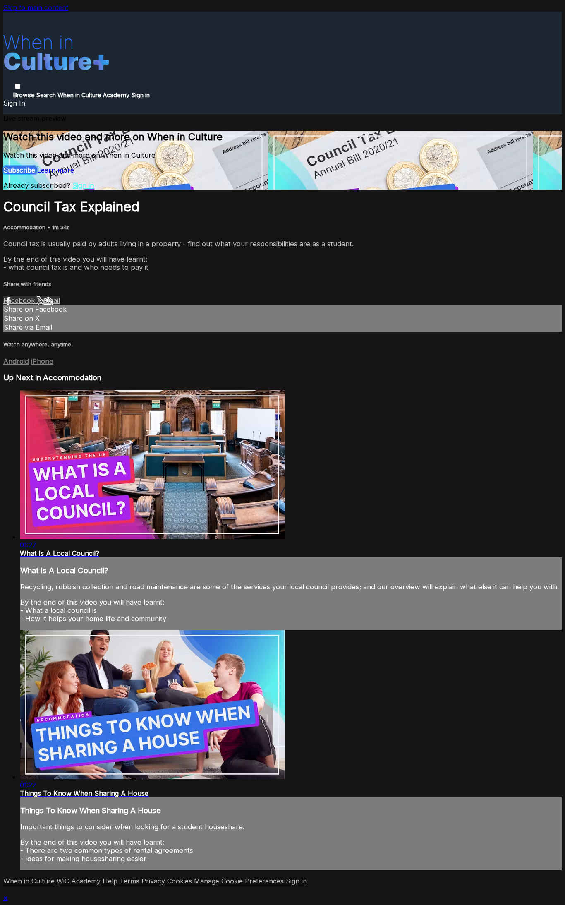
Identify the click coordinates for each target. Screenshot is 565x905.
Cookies (180, 881)
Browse (24, 94)
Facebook (20, 300)
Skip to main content (35, 7)
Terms (130, 881)
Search (46, 94)
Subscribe (20, 170)
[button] (17, 86)
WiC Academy (79, 881)
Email (51, 300)
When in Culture (29, 881)
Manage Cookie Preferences (240, 881)
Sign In (14, 103)
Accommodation (25, 227)
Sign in (141, 94)
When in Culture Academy (93, 94)
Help (111, 881)
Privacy (154, 881)
